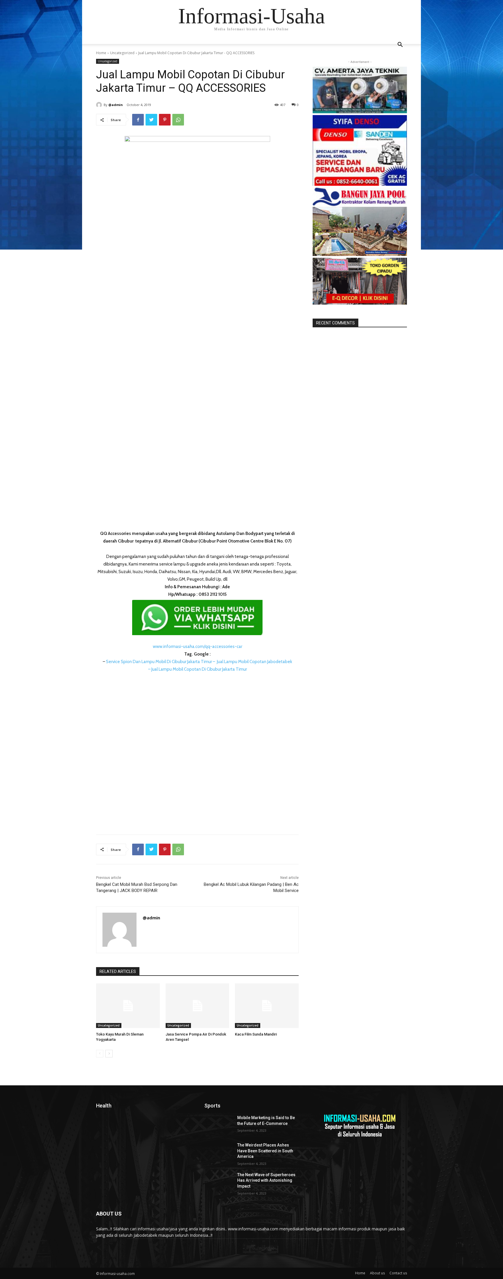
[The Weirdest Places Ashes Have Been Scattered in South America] (218, 1152)
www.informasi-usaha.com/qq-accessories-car (197, 646)
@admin (115, 105)
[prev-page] (99, 1053)
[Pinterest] (165, 120)
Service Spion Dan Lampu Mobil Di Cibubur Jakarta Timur (159, 661)
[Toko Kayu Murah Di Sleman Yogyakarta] (128, 1005)
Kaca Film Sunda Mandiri (256, 1034)
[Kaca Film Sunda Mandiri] (267, 1005)
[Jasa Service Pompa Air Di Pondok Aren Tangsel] (197, 1005)
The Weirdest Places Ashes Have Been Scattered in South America (265, 1151)
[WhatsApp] (178, 120)
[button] (400, 45)
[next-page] (109, 1053)
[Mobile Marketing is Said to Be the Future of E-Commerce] (218, 1125)
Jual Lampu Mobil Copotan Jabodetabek (254, 661)
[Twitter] (151, 120)
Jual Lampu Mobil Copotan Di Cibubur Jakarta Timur (199, 669)
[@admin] (100, 105)
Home (101, 52)
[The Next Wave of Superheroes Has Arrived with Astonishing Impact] (218, 1182)
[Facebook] (138, 120)
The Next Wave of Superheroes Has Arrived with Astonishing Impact (266, 1180)
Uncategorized (122, 52)
